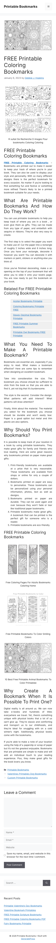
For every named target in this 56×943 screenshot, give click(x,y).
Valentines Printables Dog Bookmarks (27, 774)
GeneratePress (28, 939)
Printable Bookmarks (20, 6)
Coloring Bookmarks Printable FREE (28, 308)
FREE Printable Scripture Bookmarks (23, 914)
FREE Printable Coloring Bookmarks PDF (25, 919)
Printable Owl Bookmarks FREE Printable (29, 334)
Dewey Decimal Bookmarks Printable (27, 317)
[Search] (46, 883)
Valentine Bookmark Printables (20, 910)
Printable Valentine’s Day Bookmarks (23, 906)
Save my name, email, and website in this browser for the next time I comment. (28, 855)
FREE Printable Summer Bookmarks (25, 325)
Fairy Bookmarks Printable (17, 923)
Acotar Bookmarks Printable (27, 301)
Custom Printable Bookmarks (22, 777)
